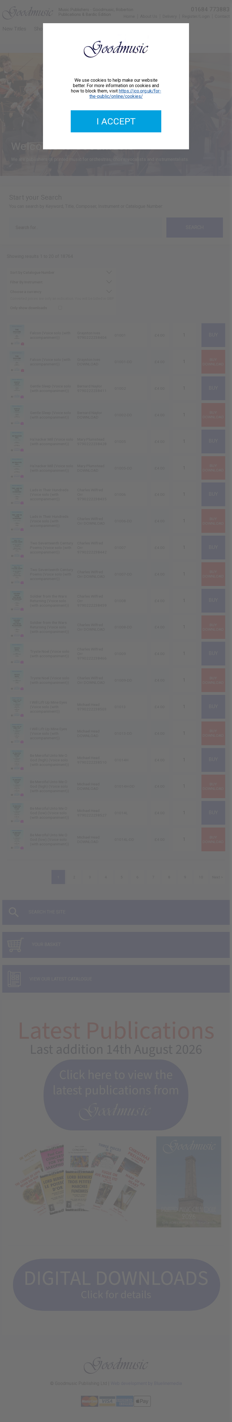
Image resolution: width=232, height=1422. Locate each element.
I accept (116, 121)
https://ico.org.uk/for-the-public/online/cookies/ (125, 93)
